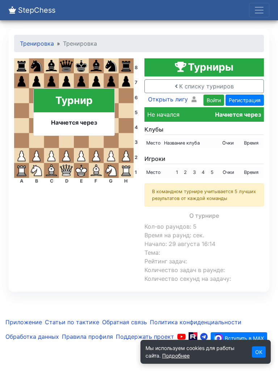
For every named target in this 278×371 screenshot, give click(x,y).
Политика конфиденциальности (195, 322)
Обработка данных (32, 336)
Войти (214, 100)
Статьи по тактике (72, 322)
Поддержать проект (145, 336)
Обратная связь (124, 322)
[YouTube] (181, 336)
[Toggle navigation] (259, 10)
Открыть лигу (168, 99)
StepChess (35, 10)
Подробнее (176, 356)
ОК (258, 352)
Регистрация (245, 100)
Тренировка (37, 43)
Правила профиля (87, 336)
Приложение (23, 322)
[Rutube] (193, 336)
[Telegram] (204, 336)
